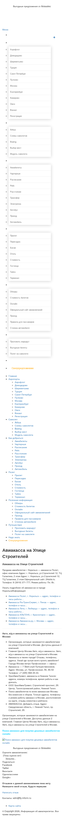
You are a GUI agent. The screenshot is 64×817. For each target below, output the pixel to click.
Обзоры (13, 291)
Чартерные (15, 173)
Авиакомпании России (19, 1)
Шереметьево (16, 61)
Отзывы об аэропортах (19, 8)
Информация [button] (19, 590)
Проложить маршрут (19, 341)
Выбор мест (15, 147)
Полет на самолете (19, 353)
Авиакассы (14, 14)
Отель (13, 253)
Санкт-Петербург (18, 73)
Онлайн (13, 303)
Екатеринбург (16, 91)
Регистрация (16, 115)
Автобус (14, 209)
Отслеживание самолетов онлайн (24, 11)
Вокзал (13, 109)
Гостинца (14, 265)
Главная (16, 34)
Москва (13, 85)
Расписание (15, 179)
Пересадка (15, 241)
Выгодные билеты (18, 347)
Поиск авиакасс (16, 17)
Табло (13, 271)
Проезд (13, 215)
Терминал (14, 277)
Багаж (13, 247)
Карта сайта (15, 805)
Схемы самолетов (18, 135)
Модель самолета (18, 153)
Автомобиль (16, 221)
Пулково (14, 79)
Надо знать (18, 360)
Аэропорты (18, 42)
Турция (13, 67)
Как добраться (20, 160)
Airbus (13, 129)
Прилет (13, 235)
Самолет (17, 122)
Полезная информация (25, 284)
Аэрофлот (15, 49)
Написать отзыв (10, 792)
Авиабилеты (16, 167)
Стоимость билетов (19, 297)
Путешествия (19, 334)
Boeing (13, 141)
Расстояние (15, 191)
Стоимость (15, 259)
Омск (12, 103)
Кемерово (14, 97)
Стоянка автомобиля (20, 327)
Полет (15, 228)
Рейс (12, 185)
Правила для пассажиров (22, 321)
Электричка (15, 203)
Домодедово (16, 55)
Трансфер (14, 197)
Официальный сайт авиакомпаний (26, 309)
